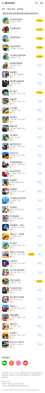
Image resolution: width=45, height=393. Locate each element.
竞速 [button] (19, 83)
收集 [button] (19, 110)
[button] (8, 3)
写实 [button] (20, 299)
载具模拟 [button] (21, 74)
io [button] (15, 137)
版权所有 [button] (12, 375)
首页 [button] (3, 9)
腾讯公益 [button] (5, 375)
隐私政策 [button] (27, 375)
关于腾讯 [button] (5, 373)
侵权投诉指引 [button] (35, 375)
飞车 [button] (23, 272)
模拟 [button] (19, 65)
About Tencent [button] (14, 373)
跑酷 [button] (19, 128)
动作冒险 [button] (13, 65)
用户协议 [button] (5, 377)
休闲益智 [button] (13, 110)
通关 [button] (19, 326)
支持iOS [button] (12, 344)
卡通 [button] (23, 317)
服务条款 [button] (24, 373)
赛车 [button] (23, 101)
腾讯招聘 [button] (38, 373)
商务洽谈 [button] (31, 373)
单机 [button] (11, 137)
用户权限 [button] (20, 375)
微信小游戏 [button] (11, 9)
